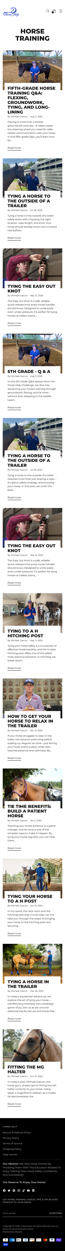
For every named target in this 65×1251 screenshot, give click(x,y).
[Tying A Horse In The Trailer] (32, 964)
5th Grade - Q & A (29, 371)
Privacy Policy (11, 1137)
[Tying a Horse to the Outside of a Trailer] (32, 178)
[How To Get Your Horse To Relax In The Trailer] (32, 698)
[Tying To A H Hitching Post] (32, 613)
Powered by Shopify (12, 1232)
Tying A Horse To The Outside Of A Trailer (29, 460)
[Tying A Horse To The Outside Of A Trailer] (32, 438)
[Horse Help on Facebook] (4, 1191)
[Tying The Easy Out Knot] (32, 268)
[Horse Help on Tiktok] (24, 1191)
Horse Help (26, 1226)
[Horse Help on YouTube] (29, 1191)
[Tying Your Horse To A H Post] (32, 878)
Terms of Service (12, 1143)
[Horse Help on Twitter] (9, 1191)
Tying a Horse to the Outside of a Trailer (29, 201)
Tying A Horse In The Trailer (28, 984)
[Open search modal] (48, 11)
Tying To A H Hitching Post (25, 633)
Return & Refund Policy (17, 1132)
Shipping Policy (12, 1149)
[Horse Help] (11, 12)
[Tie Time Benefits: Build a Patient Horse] (32, 788)
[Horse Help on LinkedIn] (33, 1191)
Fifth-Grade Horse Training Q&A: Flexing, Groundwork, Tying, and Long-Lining (31, 100)
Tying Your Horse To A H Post (30, 899)
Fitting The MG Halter (26, 1069)
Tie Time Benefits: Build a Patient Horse (29, 811)
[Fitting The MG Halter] (32, 1049)
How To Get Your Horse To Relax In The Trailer (30, 721)
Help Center (10, 1154)
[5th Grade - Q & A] (32, 354)
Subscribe (55, 1213)
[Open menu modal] (61, 11)
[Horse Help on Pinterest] (14, 1191)
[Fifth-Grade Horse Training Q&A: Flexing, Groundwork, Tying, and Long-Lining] (32, 70)
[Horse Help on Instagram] (19, 1191)
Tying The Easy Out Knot (31, 289)
